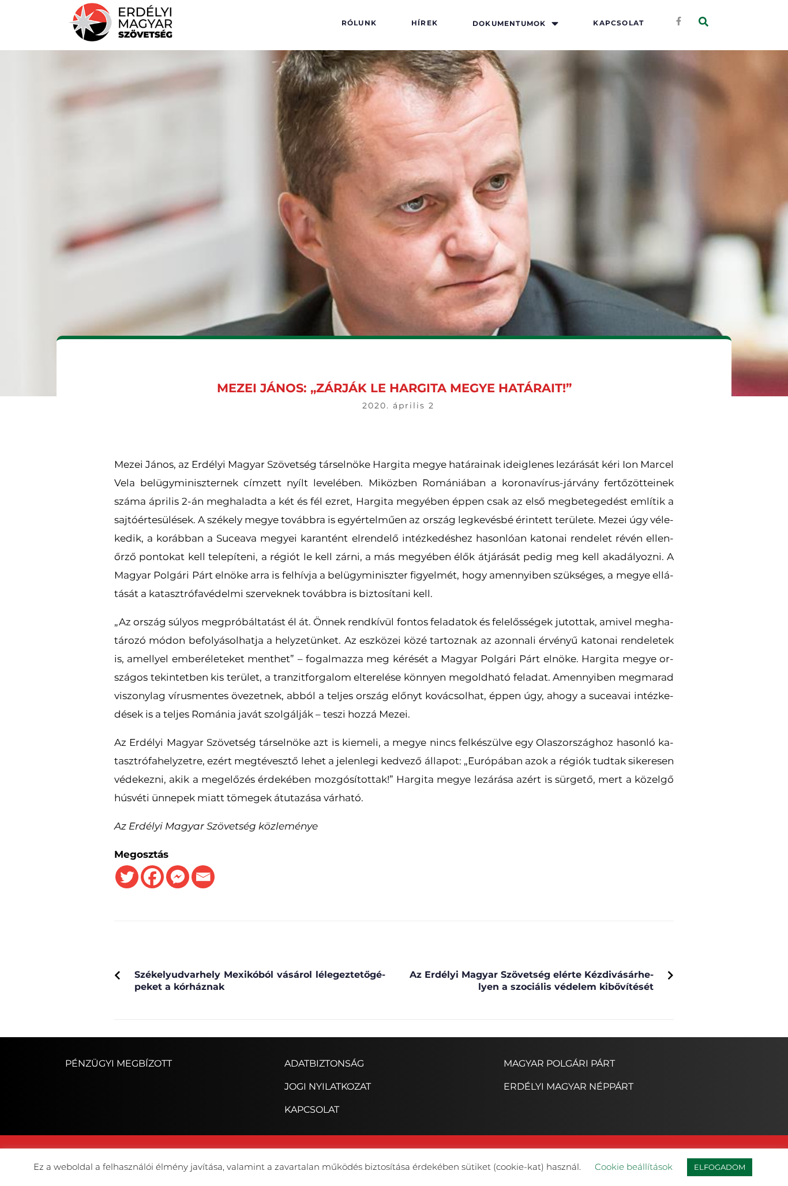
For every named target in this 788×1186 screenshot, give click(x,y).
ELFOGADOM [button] (719, 1167)
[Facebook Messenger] (177, 876)
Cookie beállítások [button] (634, 1166)
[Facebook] (152, 876)
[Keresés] (703, 22)
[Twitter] (126, 876)
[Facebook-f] (678, 20)
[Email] (203, 876)
